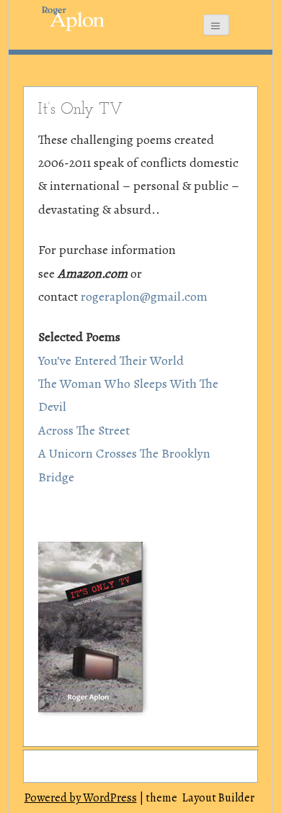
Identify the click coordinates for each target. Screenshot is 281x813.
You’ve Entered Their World (111, 360)
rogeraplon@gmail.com (144, 296)
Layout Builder (218, 798)
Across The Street (84, 430)
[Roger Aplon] (64, 18)
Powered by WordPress (80, 798)
